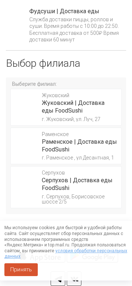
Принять (21, 269)
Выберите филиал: (34, 84)
